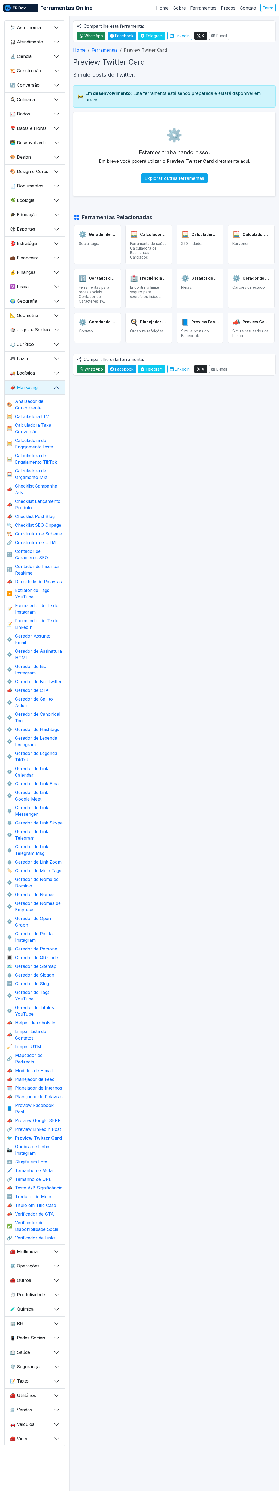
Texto (19, 1381)
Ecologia (22, 200)
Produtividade (27, 1294)
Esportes (22, 229)
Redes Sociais (27, 1338)
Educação (23, 214)
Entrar (268, 7)
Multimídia (24, 1251)
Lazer (19, 358)
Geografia (23, 301)
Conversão (25, 85)
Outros (20, 1280)
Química (22, 1309)
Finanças (22, 272)
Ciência (21, 56)
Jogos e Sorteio (30, 329)
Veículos (22, 1424)
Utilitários (23, 1395)
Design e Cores (29, 171)
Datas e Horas (28, 128)
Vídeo (19, 1438)
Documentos (26, 186)
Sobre (179, 8)
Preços (228, 8)
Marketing (24, 387)
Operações (25, 1266)
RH (16, 1323)
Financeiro (24, 257)
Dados (20, 114)
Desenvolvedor (29, 142)
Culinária (22, 99)
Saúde (20, 1352)
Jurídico (22, 344)
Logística (22, 373)
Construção (25, 70)
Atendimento (26, 42)
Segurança (25, 1366)
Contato (248, 8)
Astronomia (25, 27)
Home (162, 8)
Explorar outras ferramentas (174, 178)
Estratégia (23, 243)
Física (19, 286)
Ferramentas (203, 8)
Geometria (24, 315)
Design (20, 157)
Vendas (21, 1409)
